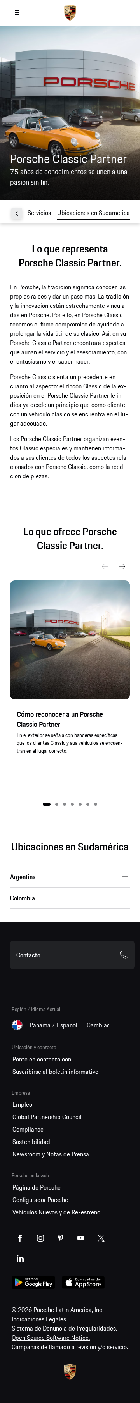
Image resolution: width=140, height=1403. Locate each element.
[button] (47, 804)
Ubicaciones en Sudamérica (93, 212)
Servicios (39, 212)
